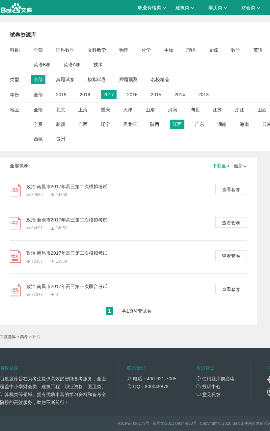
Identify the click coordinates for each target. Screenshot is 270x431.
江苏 (217, 109)
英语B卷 (42, 64)
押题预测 (128, 79)
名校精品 (160, 79)
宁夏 (38, 124)
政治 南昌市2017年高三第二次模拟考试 (66, 186)
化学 (146, 50)
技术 (98, 64)
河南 (172, 109)
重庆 (105, 109)
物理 (123, 50)
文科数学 (97, 50)
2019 (61, 94)
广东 (199, 124)
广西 (83, 124)
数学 (235, 50)
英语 (258, 50)
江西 (177, 124)
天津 (127, 109)
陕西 (154, 124)
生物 (168, 50)
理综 (191, 50)
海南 (244, 124)
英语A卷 (72, 64)
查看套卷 (231, 189)
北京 (60, 109)
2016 (132, 94)
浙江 (239, 109)
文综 (213, 50)
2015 (156, 94)
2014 (180, 94)
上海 (83, 109)
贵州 (60, 138)
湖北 (195, 109)
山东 (150, 109)
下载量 (219, 165)
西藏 (38, 138)
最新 (238, 165)
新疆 (60, 124)
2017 (108, 94)
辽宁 (105, 124)
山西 (262, 109)
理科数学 (65, 50)
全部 (38, 50)
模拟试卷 (97, 79)
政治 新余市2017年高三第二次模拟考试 (66, 219)
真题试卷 (65, 79)
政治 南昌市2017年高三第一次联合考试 (66, 286)
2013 (203, 94)
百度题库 (8, 336)
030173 (139, 423)
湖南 (222, 124)
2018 (85, 94)
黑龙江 (130, 124)
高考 (24, 336)
